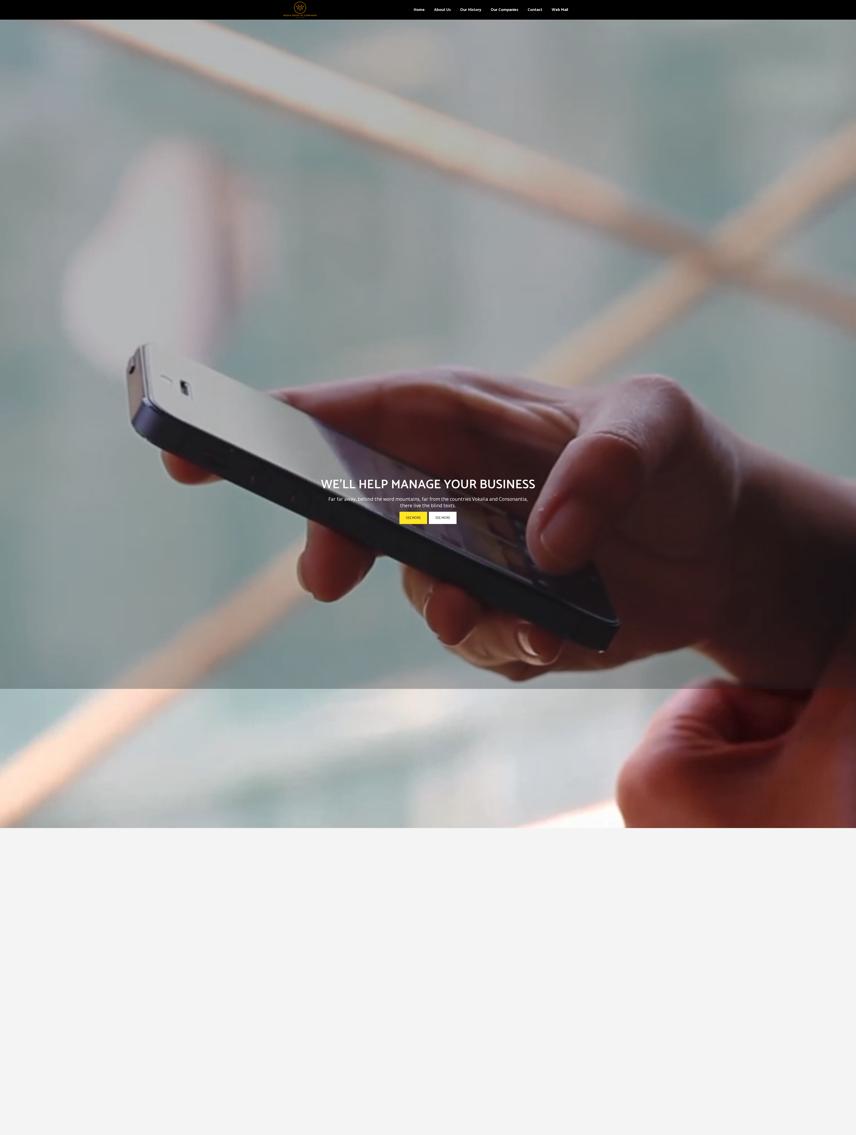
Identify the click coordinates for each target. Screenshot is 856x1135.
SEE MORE (413, 518)
